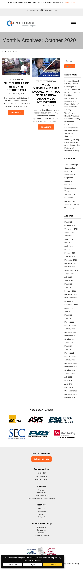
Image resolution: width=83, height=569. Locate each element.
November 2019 (70, 394)
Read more (16, 112)
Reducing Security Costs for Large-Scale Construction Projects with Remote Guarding (72, 145)
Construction (69, 168)
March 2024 (69, 250)
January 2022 (69, 329)
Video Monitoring (71, 208)
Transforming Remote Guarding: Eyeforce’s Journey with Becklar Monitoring (72, 118)
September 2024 (71, 229)
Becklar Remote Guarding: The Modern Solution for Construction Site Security (72, 104)
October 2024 (69, 225)
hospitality (68, 178)
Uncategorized (70, 201)
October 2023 (69, 267)
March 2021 (69, 353)
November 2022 (70, 298)
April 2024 (68, 246)
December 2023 (70, 260)
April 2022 (68, 318)
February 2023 (70, 291)
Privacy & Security (72, 563)
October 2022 (69, 301)
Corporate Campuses (41, 535)
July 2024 (68, 236)
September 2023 (71, 270)
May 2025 (68, 222)
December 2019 (70, 391)
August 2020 (69, 374)
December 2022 (70, 294)
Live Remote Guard (41, 495)
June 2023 (68, 281)
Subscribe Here (41, 459)
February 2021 (70, 356)
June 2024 (68, 239)
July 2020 (68, 377)
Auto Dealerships (71, 165)
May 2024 (68, 243)
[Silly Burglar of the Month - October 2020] (16, 67)
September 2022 (71, 305)
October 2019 (69, 398)
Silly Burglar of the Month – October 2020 (16, 87)
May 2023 (68, 284)
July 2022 (68, 312)
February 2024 (70, 253)
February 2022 (70, 325)
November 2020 (70, 367)
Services (41, 490)
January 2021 (69, 360)
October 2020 (69, 370)
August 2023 (69, 274)
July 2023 (68, 277)
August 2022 (69, 308)
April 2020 (68, 384)
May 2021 (68, 346)
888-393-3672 (34, 10)
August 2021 (69, 343)
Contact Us (41, 517)
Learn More (70, 2)
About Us (41, 508)
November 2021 (70, 336)
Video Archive (41, 493)
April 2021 (68, 350)
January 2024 (69, 256)
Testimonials (41, 511)
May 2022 (68, 315)
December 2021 (70, 332)
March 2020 (69, 387)
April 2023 (68, 287)
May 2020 (68, 381)
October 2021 (69, 339)
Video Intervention (46, 81)
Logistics (68, 181)
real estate (68, 185)
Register (42, 514)
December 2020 (70, 363)
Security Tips (69, 194)
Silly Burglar (16, 79)
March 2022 (69, 322)
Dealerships (41, 527)
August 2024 (69, 232)
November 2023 (70, 263)
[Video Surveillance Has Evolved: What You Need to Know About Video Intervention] (46, 68)
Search (69, 66)
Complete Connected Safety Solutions (41, 498)
